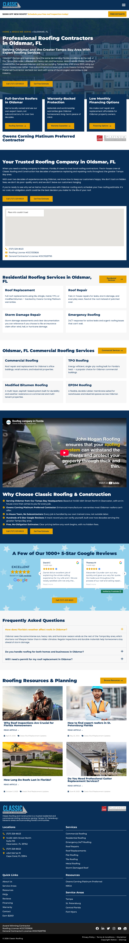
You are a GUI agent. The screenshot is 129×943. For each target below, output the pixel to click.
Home (6, 32)
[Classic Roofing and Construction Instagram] (113, 928)
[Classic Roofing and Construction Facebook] (97, 928)
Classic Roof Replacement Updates (33, 736)
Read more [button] (48, 584)
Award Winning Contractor (16, 926)
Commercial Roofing (21, 360)
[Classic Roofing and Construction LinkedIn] (102, 928)
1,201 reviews (25, 575)
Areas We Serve (21, 32)
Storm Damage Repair (23, 315)
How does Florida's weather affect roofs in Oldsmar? (36, 629)
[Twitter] (108, 928)
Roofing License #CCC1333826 (18, 928)
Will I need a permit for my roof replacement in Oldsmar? (39, 659)
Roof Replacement (20, 290)
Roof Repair (77, 290)
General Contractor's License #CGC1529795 (24, 931)
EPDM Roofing (80, 385)
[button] (123, 5)
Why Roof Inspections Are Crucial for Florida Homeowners (29, 724)
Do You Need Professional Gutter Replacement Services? (90, 780)
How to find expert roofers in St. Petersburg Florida (89, 724)
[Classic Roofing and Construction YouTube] (119, 928)
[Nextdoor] (124, 928)
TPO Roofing (78, 360)
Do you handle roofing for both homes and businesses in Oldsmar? (44, 651)
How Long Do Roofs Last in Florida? (27, 779)
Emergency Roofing (84, 315)
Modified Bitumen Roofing (26, 385)
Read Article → (11, 730)
